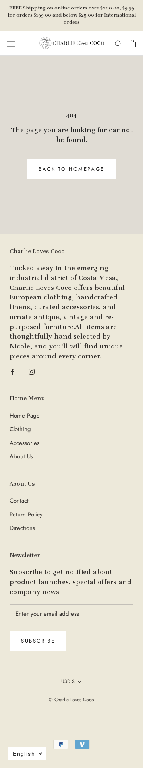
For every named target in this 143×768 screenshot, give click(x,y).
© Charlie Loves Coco (71, 699)
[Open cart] (132, 43)
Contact (19, 500)
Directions (22, 528)
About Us (21, 456)
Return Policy (26, 514)
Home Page (25, 415)
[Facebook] (12, 371)
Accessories (24, 443)
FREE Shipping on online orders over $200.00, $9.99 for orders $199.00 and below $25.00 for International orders (72, 15)
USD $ (68, 681)
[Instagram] (32, 371)
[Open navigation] (11, 43)
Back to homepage (71, 169)
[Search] (118, 43)
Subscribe (38, 641)
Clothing (20, 429)
